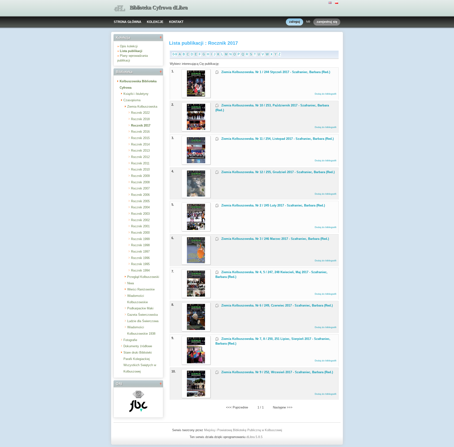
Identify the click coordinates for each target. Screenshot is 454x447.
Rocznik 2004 (140, 207)
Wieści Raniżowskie (141, 289)
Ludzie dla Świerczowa (142, 321)
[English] (330, 2)
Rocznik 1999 (140, 239)
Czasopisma (131, 100)
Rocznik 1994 (140, 270)
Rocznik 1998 (140, 245)
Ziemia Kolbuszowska (142, 106)
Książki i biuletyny (135, 94)
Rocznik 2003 (140, 213)
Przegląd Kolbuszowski (143, 277)
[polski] (337, 2)
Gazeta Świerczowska (142, 314)
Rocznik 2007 (140, 188)
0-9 (175, 54)
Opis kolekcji (129, 46)
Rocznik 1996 (140, 258)
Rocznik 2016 (140, 131)
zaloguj (294, 21)
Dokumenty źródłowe (137, 346)
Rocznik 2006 (140, 195)
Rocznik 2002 (140, 220)
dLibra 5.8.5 (254, 437)
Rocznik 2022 (140, 112)
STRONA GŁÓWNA (127, 22)
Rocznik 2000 (140, 232)
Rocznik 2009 (140, 176)
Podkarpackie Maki (140, 308)
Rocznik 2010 (140, 169)
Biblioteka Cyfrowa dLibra (159, 7)
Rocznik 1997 (140, 251)
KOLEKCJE (155, 22)
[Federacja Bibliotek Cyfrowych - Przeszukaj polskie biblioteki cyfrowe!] (138, 411)
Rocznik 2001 (140, 226)
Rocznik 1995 (140, 264)
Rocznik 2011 (140, 163)
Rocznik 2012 (140, 157)
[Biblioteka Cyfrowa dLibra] (119, 8)
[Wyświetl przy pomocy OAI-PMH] (138, 397)
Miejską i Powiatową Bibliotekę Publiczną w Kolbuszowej (243, 430)
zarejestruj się (327, 21)
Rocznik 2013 (140, 150)
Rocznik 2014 (140, 144)
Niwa (130, 283)
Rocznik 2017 (140, 125)
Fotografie (130, 340)
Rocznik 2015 (140, 138)
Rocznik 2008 (140, 182)
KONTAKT (176, 22)
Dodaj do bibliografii (325, 93)
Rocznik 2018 (140, 119)
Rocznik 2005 (140, 201)
